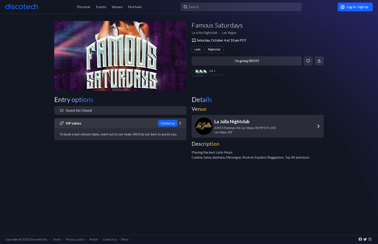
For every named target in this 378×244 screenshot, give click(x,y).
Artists (93, 239)
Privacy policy (75, 239)
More (124, 239)
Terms (56, 239)
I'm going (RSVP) (247, 61)
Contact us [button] (110, 239)
